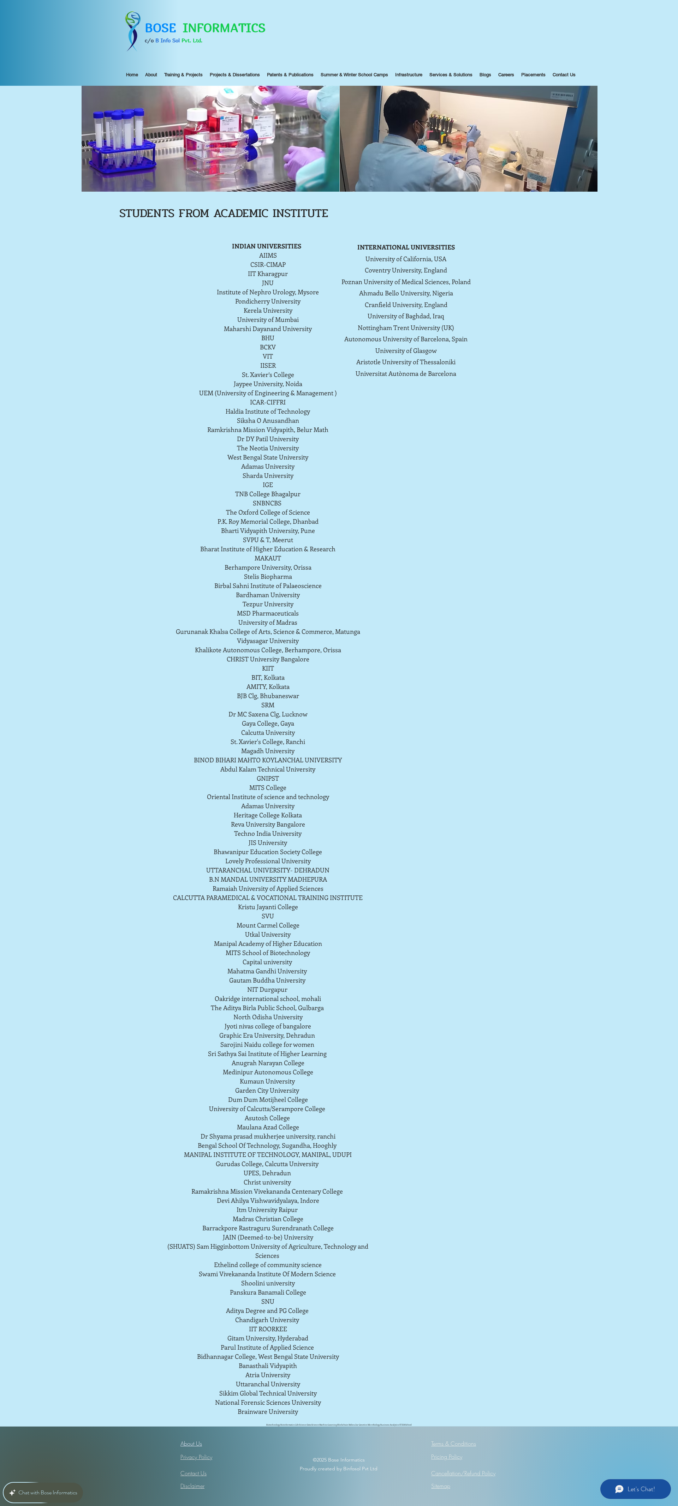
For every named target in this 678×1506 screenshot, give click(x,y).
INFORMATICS (224, 27)
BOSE (164, 27)
